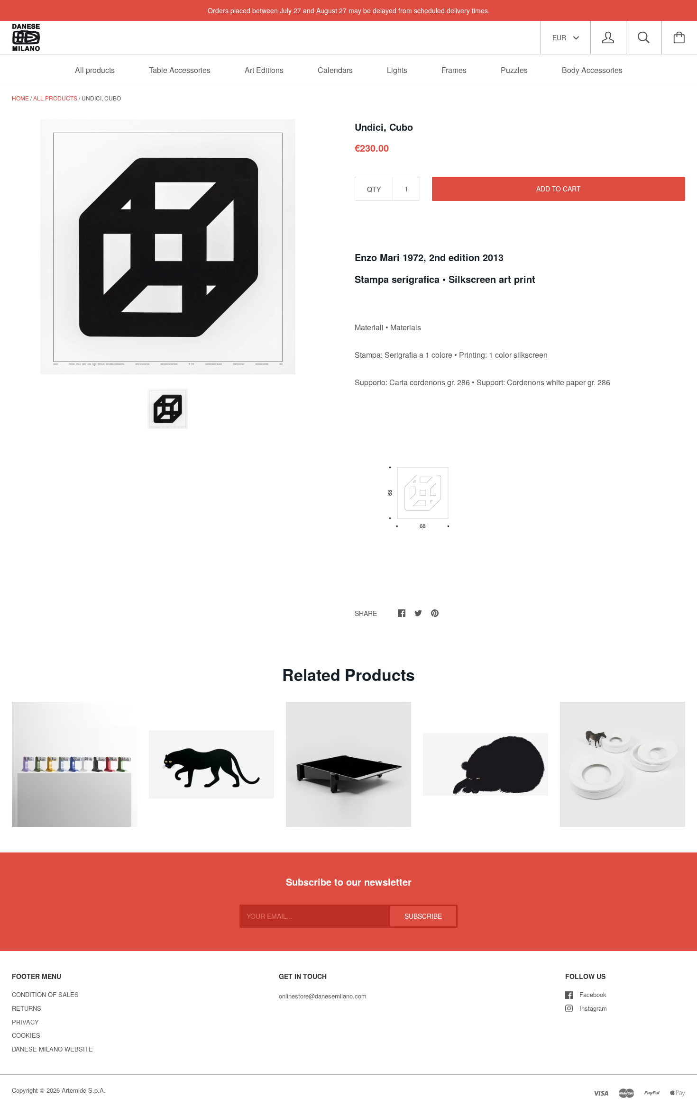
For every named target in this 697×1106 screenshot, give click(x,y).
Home (20, 98)
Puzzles (514, 69)
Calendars (335, 69)
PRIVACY (25, 1021)
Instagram (593, 1008)
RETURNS (26, 1008)
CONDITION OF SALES (45, 994)
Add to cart (558, 188)
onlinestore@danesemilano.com (323, 995)
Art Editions (264, 69)
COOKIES (26, 1035)
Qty (374, 189)
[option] (167, 246)
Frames (454, 69)
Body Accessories (592, 69)
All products (95, 69)
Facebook (592, 994)
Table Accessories (180, 69)
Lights (397, 69)
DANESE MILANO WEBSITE (52, 1048)
